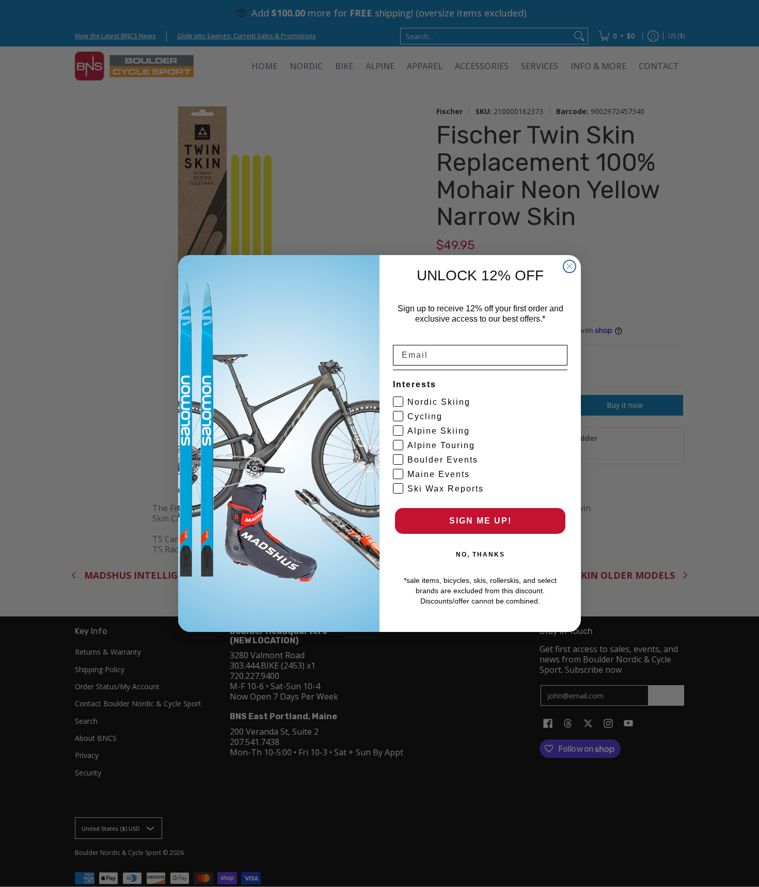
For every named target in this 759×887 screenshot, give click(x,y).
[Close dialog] (569, 266)
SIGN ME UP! (480, 520)
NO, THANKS (480, 554)
